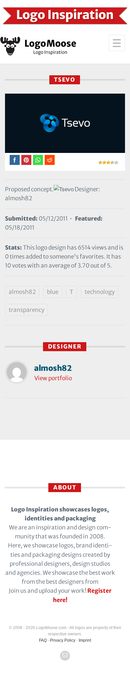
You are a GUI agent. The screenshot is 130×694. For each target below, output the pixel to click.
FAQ (43, 640)
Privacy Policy (62, 640)
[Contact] (65, 656)
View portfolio (53, 378)
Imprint (85, 640)
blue (52, 292)
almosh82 (22, 292)
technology (100, 292)
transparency (26, 310)
